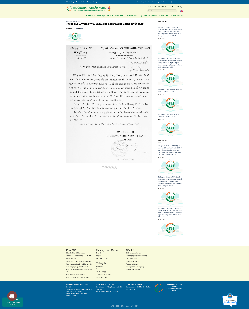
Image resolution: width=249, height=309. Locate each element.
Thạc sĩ (98, 256)
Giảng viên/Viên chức (103, 274)
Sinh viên (119, 16)
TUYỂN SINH (163, 16)
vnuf (81, 28)
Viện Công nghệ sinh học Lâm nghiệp (79, 264)
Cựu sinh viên (177, 2)
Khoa (77, 2)
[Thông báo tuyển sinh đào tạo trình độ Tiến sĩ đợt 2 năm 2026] (170, 128)
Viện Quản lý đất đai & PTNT (75, 274)
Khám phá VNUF (102, 277)
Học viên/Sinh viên (163, 2)
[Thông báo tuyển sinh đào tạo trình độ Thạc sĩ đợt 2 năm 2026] (170, 104)
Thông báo (162, 7)
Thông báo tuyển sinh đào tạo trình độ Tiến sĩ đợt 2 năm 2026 (170, 115)
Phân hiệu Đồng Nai (132, 261)
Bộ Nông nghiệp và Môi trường (136, 256)
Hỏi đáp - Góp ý (101, 272)
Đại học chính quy (102, 258)
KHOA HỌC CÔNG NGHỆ (134, 16)
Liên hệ (179, 7)
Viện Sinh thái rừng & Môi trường (77, 277)
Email (171, 7)
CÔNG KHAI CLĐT (177, 16)
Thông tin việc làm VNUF (73, 21)
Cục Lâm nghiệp (131, 258)
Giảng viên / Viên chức (147, 2)
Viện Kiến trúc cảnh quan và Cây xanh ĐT (79, 271)
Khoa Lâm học (71, 258)
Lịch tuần (152, 7)
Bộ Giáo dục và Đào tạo (133, 253)
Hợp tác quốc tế (150, 16)
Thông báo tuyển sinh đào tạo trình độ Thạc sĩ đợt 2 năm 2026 (170, 91)
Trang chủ (90, 16)
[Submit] (175, 10)
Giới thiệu (101, 16)
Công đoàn (105, 2)
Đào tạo (110, 16)
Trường (71, 2)
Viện (83, 2)
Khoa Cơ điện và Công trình (75, 253)
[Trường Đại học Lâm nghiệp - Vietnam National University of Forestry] (88, 8)
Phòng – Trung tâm (93, 2)
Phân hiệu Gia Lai (132, 264)
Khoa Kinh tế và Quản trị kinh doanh (78, 256)
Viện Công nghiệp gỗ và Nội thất (77, 267)
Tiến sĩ (98, 253)
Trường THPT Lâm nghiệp (135, 267)
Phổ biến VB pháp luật (133, 269)
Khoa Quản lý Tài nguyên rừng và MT (78, 261)
